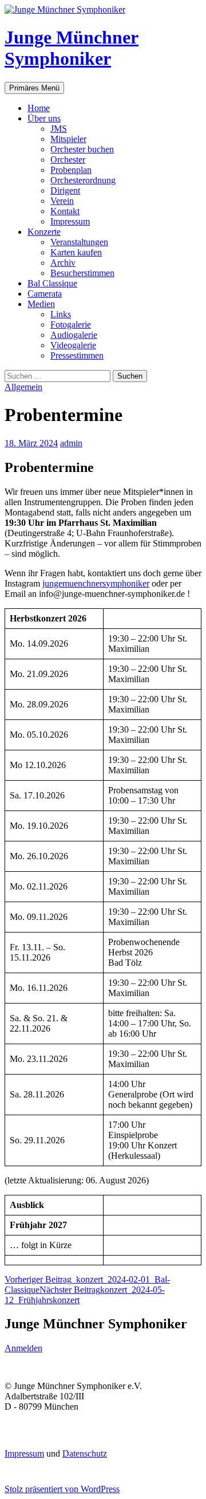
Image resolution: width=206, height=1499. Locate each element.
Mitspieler (68, 139)
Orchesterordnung (83, 180)
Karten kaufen (76, 252)
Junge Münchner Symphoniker (71, 48)
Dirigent (65, 190)
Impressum (70, 221)
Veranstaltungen (79, 242)
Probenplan (71, 170)
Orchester (67, 159)
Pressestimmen (77, 355)
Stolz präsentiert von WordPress (62, 1489)
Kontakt (65, 211)
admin (71, 443)
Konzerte (44, 232)
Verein (62, 201)
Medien (41, 304)
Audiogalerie (73, 335)
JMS (58, 128)
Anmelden (23, 1348)
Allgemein (23, 387)
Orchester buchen (82, 149)
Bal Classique (52, 283)
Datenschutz (84, 1453)
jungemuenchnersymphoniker (95, 583)
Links (60, 314)
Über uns (44, 118)
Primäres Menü (34, 88)
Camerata (44, 293)
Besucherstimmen (82, 273)
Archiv (63, 262)
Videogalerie (73, 345)
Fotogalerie (70, 324)
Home (38, 108)
